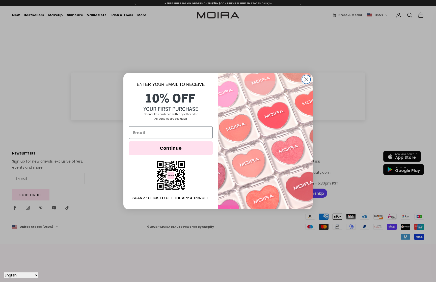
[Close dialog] (306, 79)
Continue (171, 148)
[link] (171, 175)
